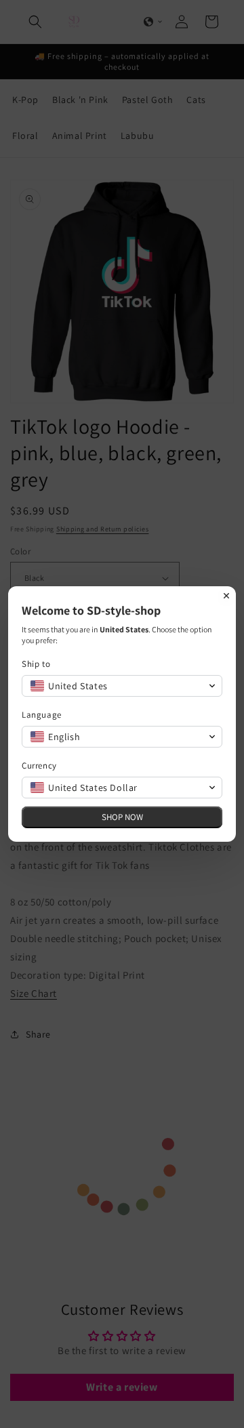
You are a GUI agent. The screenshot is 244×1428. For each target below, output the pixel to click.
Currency (39, 765)
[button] (122, 686)
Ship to (36, 664)
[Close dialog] (226, 596)
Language (42, 714)
